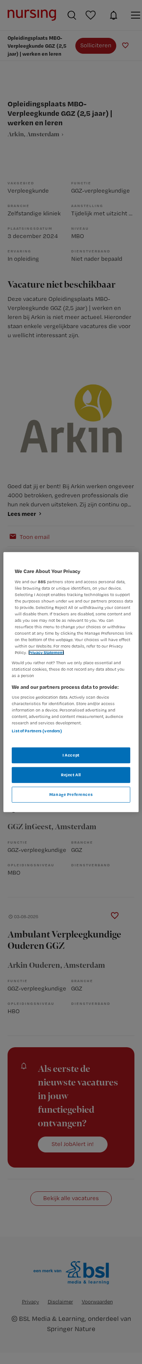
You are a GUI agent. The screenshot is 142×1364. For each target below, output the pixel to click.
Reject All (71, 774)
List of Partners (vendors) (37, 730)
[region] (70, 682)
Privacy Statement (46, 652)
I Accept (71, 755)
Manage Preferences (71, 794)
